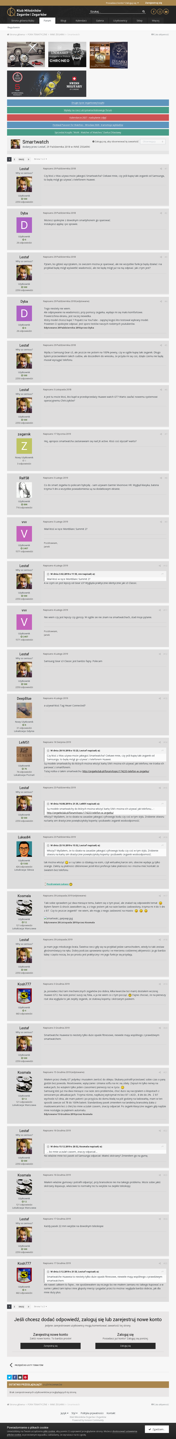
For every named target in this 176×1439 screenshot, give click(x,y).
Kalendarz (81, 20)
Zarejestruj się (153, 2)
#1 (166, 168)
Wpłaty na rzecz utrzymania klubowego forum (88, 110)
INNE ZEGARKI (81, 146)
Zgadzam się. (159, 1429)
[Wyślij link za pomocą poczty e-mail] (20, 1377)
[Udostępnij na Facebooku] (14, 1377)
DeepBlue (24, 698)
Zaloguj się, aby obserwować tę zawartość (117, 141)
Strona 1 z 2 (40, 159)
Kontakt (111, 1413)
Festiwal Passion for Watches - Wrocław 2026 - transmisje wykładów (88, 124)
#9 (166, 521)
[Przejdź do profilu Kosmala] (24, 908)
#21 (165, 1072)
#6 (166, 389)
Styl (74, 1413)
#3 (166, 256)
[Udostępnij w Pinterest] (25, 1377)
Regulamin (14, 27)
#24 (165, 1218)
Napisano (59, 168)
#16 (165, 837)
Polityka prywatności (92, 1413)
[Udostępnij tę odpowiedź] (161, 168)
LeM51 (24, 742)
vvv (24, 522)
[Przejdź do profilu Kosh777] (24, 996)
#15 (165, 787)
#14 (165, 742)
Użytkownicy (120, 20)
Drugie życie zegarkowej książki (88, 102)
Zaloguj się (125, 1345)
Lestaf (41, 146)
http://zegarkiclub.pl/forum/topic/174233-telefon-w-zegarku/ (115, 771)
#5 (166, 345)
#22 (165, 1130)
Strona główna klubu (22, 20)
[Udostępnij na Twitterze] (9, 1377)
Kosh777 (24, 984)
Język (64, 1413)
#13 (165, 698)
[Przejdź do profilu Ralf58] (24, 490)
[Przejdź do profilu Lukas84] (24, 849)
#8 (166, 477)
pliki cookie (49, 1431)
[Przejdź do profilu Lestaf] (15, 144)
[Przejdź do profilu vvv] (24, 534)
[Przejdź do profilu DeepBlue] (24, 710)
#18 (165, 939)
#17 (165, 895)
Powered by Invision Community (88, 1420)
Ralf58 (24, 478)
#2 (166, 213)
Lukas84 (24, 837)
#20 (165, 1027)
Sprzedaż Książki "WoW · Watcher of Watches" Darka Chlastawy (88, 132)
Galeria (100, 20)
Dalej (21, 159)
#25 (165, 1263)
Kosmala (24, 896)
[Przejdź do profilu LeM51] (24, 754)
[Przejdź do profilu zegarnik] (24, 446)
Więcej (155, 20)
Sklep (139, 20)
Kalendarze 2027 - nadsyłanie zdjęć (88, 117)
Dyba (24, 213)
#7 (166, 434)
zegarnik (24, 434)
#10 (165, 565)
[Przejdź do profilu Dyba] (24, 225)
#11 (165, 610)
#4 (166, 301)
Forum (47, 20)
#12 (165, 653)
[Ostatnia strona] (28, 159)
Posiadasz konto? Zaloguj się (121, 2)
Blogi (63, 20)
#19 (165, 984)
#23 (165, 1175)
